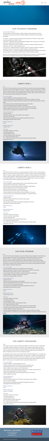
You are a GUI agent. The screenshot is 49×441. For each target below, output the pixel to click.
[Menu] (44, 2)
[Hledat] (41, 2)
